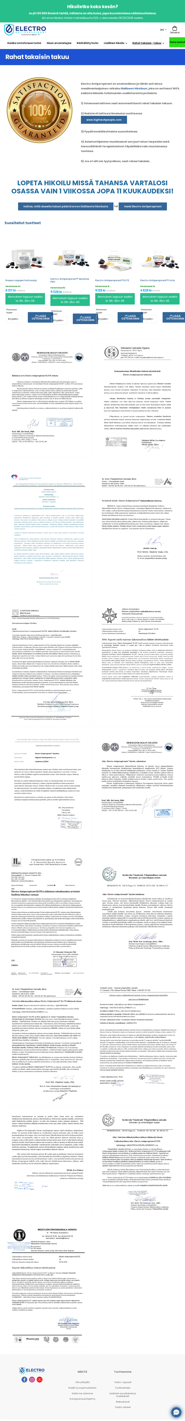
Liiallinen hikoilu (114, 43)
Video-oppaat (122, 1382)
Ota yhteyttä (82, 1382)
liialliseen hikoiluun (134, 88)
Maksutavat (123, 1401)
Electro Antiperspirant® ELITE (112, 280)
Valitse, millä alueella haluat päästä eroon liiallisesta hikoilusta (65, 206)
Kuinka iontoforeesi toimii (24, 43)
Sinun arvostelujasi (59, 43)
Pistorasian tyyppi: (11, 311)
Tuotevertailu (122, 1388)
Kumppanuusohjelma (82, 1399)
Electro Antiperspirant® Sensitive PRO (69, 280)
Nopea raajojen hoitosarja (21, 280)
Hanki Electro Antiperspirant (143, 206)
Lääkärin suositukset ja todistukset (122, 1395)
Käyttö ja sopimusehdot (82, 1388)
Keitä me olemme (82, 1393)
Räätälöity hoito (87, 43)
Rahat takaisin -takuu (146, 43)
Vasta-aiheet (123, 1407)
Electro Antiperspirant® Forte (157, 280)
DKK (162, 29)
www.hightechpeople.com (104, 120)
